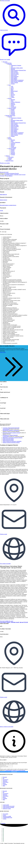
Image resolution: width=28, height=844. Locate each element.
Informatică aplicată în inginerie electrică (11, 432)
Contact (4, 815)
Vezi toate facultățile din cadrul (14, 621)
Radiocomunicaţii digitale (8, 440)
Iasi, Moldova (9, 175)
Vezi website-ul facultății (5, 563)
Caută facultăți (6, 804)
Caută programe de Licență (8, 806)
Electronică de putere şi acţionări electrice (8, 205)
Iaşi (3, 778)
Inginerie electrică (3, 199)
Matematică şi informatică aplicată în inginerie (12, 437)
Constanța (5, 784)
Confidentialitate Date (7, 817)
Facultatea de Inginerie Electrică (12, 173)
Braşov (4, 783)
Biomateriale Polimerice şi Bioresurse (11, 430)
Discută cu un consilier (5, 163)
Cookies (4, 818)
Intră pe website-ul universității (6, 726)
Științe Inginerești (3, 194)
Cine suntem (5, 813)
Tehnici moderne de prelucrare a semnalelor (12, 441)
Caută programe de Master (8, 807)
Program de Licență (4, 172)
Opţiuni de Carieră (7, 808)
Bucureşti (5, 777)
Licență (1, 210)
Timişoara (5, 780)
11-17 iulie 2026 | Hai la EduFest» (17, 4)
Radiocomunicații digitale (8, 438)
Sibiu (4, 785)
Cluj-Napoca (5, 779)
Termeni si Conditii (7, 816)
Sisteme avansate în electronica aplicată (11, 442)
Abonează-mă (14, 771)
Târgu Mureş (5, 782)
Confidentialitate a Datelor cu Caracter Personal (15, 770)
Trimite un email (3, 534)
